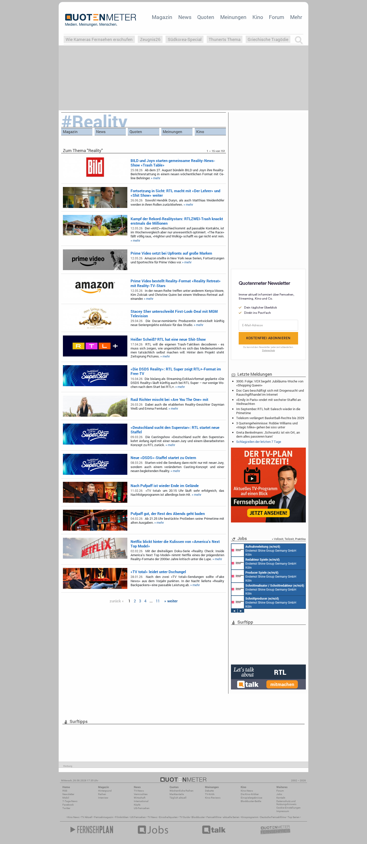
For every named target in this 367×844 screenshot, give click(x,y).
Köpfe (137, 804)
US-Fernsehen (142, 808)
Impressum (282, 811)
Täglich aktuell (178, 797)
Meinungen (233, 16)
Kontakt (280, 797)
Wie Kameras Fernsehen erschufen (99, 39)
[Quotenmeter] (101, 20)
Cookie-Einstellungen (288, 807)
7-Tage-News (69, 801)
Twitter (66, 808)
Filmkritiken (122, 817)
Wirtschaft (139, 797)
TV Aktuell (86, 817)
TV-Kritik (209, 794)
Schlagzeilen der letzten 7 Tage (258, 441)
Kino (257, 16)
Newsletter (68, 794)
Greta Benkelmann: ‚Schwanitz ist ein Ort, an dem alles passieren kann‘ (268, 434)
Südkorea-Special (184, 39)
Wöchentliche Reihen (181, 790)
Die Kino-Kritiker (250, 794)
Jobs (279, 794)
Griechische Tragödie (268, 39)
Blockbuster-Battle (251, 801)
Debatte (209, 790)
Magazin (162, 16)
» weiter (171, 600)
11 (158, 600)
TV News (152, 817)
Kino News (73, 817)
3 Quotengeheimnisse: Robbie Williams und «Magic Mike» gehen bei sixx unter (267, 425)
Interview (103, 797)
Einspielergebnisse (251, 797)
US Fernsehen (138, 817)
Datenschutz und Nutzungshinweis (286, 803)
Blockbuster (198, 817)
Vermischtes (141, 794)
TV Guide (185, 817)
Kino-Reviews (212, 797)
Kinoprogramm (249, 817)
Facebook (68, 804)
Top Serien (294, 817)
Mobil (65, 797)
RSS (64, 790)
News (184, 16)
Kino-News (247, 790)
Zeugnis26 (150, 39)
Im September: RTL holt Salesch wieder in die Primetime (268, 411)
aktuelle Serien (231, 817)
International (141, 801)
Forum (276, 16)
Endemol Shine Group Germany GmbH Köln (270, 550)
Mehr (296, 16)
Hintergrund (105, 790)
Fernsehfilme (213, 817)
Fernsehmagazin (103, 817)
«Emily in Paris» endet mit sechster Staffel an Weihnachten (268, 401)
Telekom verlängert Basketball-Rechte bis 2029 (270, 418)
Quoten (205, 16)
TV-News (139, 790)
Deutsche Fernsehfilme (273, 817)
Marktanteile (177, 794)
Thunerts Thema (224, 39)
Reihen (102, 794)
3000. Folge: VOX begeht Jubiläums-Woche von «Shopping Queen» (269, 383)
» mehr (155, 178)
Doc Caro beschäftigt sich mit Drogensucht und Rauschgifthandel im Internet (270, 392)
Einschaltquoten (168, 817)
